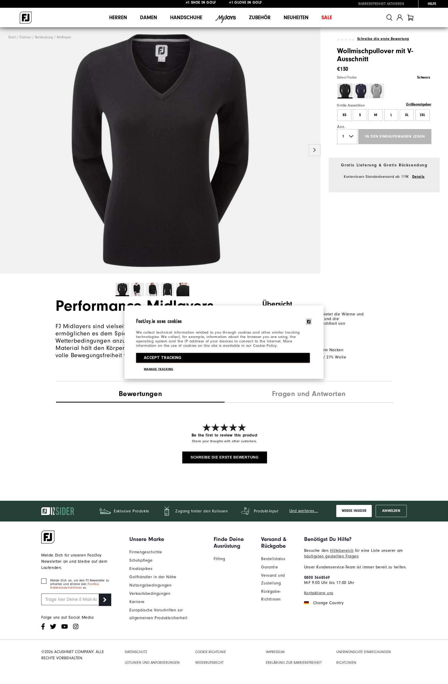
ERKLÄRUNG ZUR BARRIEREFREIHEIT (294, 662)
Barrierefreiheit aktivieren (381, 4)
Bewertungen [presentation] (140, 394)
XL (407, 115)
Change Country (328, 603)
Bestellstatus (273, 558)
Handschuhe (186, 17)
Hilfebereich (341, 550)
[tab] (410, 17)
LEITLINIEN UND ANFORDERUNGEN (152, 662)
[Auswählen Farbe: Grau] (376, 90)
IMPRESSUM (275, 652)
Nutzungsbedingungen (150, 585)
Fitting (219, 558)
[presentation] (309, 394)
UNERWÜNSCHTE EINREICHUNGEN (363, 652)
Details (418, 177)
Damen (148, 17)
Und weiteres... (303, 511)
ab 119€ (201, 4)
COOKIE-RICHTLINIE (210, 652)
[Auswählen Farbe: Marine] (360, 90)
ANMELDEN (391, 511)
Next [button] (314, 150)
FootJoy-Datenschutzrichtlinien (74, 585)
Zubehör (260, 17)
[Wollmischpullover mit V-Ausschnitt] (160, 150)
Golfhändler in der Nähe (153, 577)
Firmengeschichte (145, 552)
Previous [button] (6, 150)
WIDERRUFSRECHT (209, 662)
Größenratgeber (418, 104)
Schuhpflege (141, 560)
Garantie (269, 567)
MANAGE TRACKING (158, 369)
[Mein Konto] (400, 17)
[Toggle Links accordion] (167, 539)
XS (344, 115)
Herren (118, 17)
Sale (326, 17)
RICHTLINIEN (346, 662)
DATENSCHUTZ (136, 652)
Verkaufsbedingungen (149, 593)
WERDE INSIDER (354, 511)
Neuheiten (296, 17)
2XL (422, 115)
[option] (160, 150)
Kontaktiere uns (318, 593)
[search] (389, 17)
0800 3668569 (317, 577)
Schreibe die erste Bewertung (383, 39)
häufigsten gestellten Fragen (331, 556)
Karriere (137, 602)
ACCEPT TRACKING (162, 357)
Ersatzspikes (140, 568)
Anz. (341, 126)
